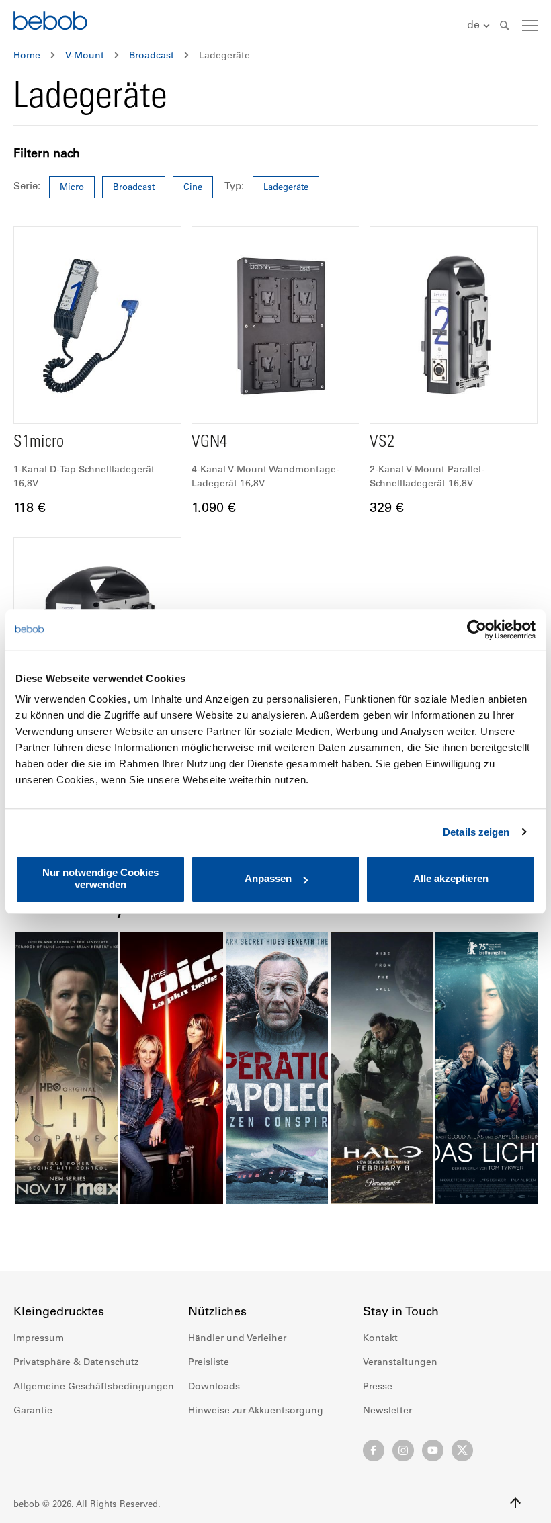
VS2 (382, 443)
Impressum (38, 1338)
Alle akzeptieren (451, 879)
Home (26, 55)
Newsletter (387, 1410)
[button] (480, 25)
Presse (377, 1386)
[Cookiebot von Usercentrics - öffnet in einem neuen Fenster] (477, 629)
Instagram (403, 1450)
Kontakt (380, 1338)
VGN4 (209, 443)
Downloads (214, 1386)
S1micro (38, 443)
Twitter (462, 1450)
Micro (72, 186)
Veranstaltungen (400, 1362)
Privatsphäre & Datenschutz (75, 1362)
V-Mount (84, 55)
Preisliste (208, 1362)
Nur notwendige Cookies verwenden (100, 878)
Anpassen (268, 879)
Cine (192, 186)
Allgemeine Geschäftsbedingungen (93, 1386)
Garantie (32, 1410)
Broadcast (151, 55)
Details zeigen (476, 832)
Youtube (432, 1450)
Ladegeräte (285, 186)
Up (515, 1502)
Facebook (373, 1450)
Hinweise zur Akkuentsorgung (255, 1410)
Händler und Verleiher (237, 1338)
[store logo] (50, 22)
